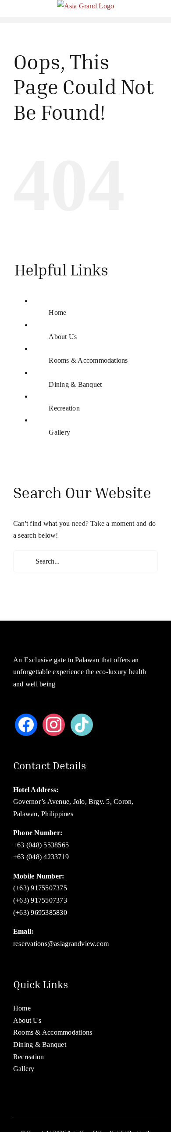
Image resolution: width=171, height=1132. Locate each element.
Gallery (59, 432)
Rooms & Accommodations (88, 360)
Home (57, 312)
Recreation (64, 408)
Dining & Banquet (75, 384)
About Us (63, 336)
